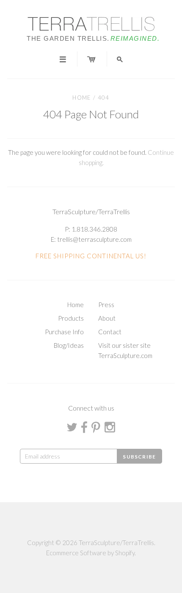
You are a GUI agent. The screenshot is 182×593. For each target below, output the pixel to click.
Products (71, 318)
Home (81, 97)
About (107, 318)
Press (106, 304)
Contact (109, 332)
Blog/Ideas (69, 345)
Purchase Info (64, 332)
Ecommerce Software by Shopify (90, 553)
